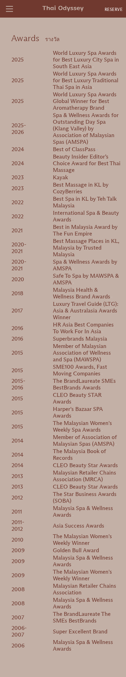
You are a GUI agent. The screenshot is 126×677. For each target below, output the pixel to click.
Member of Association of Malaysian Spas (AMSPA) (85, 440)
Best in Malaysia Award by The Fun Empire (85, 230)
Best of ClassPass (75, 149)
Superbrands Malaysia (80, 338)
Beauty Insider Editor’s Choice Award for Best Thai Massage (86, 163)
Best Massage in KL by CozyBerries (80, 188)
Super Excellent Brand (81, 631)
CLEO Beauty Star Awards (86, 465)
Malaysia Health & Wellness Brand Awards (82, 293)
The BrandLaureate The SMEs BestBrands (82, 617)
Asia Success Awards (79, 525)
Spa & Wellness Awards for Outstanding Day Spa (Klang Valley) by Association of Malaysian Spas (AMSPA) (86, 128)
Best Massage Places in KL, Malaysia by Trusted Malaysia (86, 248)
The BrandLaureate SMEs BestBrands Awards (84, 384)
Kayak (61, 177)
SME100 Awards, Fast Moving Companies (80, 370)
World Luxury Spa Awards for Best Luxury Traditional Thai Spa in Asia (85, 80)
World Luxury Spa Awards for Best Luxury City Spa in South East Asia (86, 60)
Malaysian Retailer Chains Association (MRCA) (84, 476)
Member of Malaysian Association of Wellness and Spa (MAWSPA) (82, 353)
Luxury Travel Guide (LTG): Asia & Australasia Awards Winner (85, 311)
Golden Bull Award (76, 550)
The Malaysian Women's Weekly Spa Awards (82, 426)
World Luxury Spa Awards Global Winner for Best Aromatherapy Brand (85, 101)
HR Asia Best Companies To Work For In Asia (83, 328)
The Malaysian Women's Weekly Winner (82, 539)
